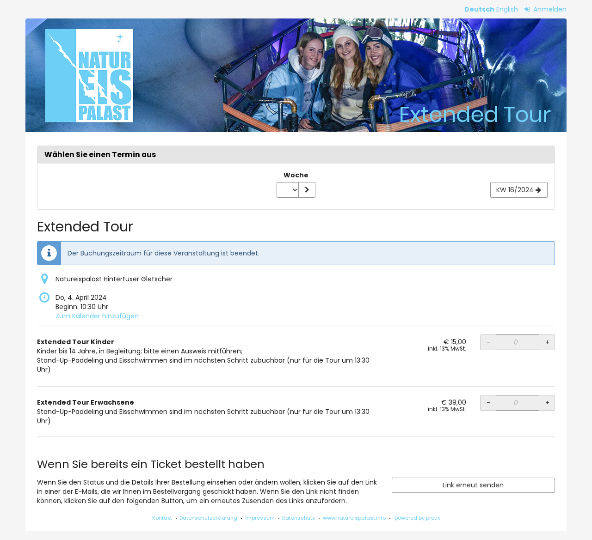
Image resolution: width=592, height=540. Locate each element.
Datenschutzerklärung (208, 518)
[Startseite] (296, 75)
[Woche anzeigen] (306, 190)
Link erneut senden (473, 485)
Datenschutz (298, 518)
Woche (296, 175)
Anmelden (549, 9)
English (507, 9)
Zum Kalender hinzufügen (97, 316)
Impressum (260, 518)
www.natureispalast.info (354, 518)
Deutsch (479, 9)
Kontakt (162, 518)
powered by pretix (417, 518)
